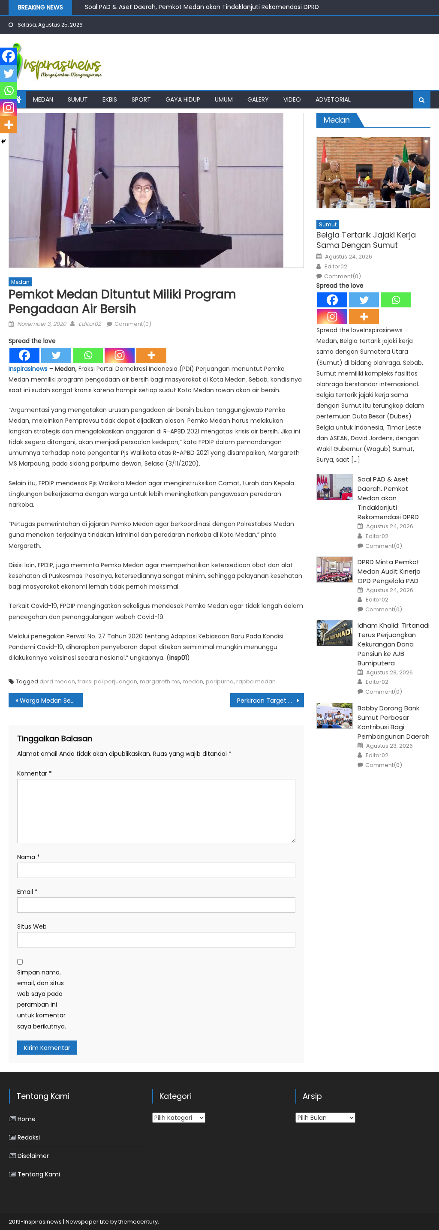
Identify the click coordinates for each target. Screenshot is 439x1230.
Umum (224, 99)
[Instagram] (120, 355)
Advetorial (333, 99)
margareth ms (160, 681)
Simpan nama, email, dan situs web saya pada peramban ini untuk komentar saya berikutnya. (41, 999)
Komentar (34, 773)
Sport (141, 99)
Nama (28, 857)
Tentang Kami (39, 1174)
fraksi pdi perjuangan (107, 681)
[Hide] (3, 141)
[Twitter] (56, 355)
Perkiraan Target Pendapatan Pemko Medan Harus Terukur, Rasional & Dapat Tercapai (270, 700)
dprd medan (57, 681)
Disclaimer (33, 1156)
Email (27, 891)
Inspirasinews (28, 368)
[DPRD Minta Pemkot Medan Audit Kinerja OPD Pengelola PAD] (334, 569)
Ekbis (109, 99)
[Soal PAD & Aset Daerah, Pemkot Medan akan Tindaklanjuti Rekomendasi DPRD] (334, 487)
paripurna (220, 681)
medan (193, 681)
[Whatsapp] (88, 355)
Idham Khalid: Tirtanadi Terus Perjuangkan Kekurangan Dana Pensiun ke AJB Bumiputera (394, 644)
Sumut (78, 99)
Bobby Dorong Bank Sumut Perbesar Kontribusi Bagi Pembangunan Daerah (394, 722)
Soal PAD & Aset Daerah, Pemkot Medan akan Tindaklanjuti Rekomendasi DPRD (202, 4)
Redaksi (29, 1137)
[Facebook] (24, 355)
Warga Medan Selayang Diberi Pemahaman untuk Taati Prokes (51, 700)
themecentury (138, 1222)
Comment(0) (132, 324)
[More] (151, 355)
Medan (43, 99)
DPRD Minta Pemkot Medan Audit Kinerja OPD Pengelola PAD (389, 571)
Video (292, 99)
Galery (258, 99)
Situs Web (32, 926)
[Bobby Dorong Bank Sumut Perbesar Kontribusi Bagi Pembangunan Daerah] (334, 716)
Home (27, 1119)
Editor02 (89, 324)
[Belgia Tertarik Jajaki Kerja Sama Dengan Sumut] (373, 172)
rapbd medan (256, 681)
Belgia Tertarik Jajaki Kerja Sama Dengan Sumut (366, 240)
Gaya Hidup (182, 99)
